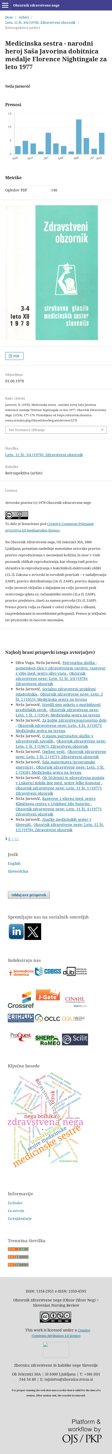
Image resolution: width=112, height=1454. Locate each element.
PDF (16, 356)
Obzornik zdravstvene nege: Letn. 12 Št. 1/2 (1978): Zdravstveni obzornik (60, 827)
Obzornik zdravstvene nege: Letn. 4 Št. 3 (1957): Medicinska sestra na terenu (59, 728)
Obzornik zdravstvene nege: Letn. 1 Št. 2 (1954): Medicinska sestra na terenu (58, 712)
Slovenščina (18, 871)
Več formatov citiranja (27, 429)
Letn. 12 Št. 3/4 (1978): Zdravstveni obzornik (40, 22)
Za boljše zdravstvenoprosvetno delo (74, 720)
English (14, 863)
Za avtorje (16, 1210)
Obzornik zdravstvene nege (36, 5)
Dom (9, 17)
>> (17, 838)
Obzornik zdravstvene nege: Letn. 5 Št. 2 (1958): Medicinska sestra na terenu (60, 770)
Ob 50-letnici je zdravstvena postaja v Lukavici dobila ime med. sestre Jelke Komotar (60, 780)
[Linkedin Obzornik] (16, 938)
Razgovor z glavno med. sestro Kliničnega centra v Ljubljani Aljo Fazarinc (56, 801)
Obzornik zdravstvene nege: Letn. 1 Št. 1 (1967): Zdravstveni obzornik (61, 744)
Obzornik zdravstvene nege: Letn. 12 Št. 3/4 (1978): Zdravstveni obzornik (52, 678)
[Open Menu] (5, 5)
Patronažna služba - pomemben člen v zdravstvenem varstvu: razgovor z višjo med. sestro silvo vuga (60, 667)
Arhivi (24, 17)
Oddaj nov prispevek (28, 894)
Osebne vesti (53, 751)
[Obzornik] (32, 938)
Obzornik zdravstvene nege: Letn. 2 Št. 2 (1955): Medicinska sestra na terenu (59, 697)
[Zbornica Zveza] (56, 1356)
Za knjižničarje (20, 1218)
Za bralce (15, 1202)
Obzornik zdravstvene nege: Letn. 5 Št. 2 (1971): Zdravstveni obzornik (61, 754)
